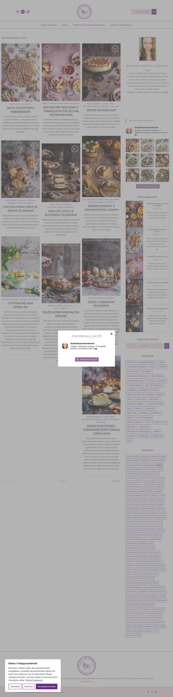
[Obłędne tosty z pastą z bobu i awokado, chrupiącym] (69, 371)
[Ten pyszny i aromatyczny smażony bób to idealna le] (86, 371)
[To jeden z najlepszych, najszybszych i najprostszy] (86, 337)
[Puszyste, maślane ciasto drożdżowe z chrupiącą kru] (69, 337)
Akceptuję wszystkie (46, 686)
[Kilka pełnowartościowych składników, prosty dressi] (69, 354)
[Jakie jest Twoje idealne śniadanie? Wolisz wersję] (103, 354)
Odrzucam (28, 686)
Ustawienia (15, 686)
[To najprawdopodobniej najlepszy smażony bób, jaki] (103, 371)
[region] (33, 675)
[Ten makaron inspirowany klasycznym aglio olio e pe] (103, 337)
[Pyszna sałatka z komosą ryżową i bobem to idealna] (86, 354)
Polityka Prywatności (34, 680)
